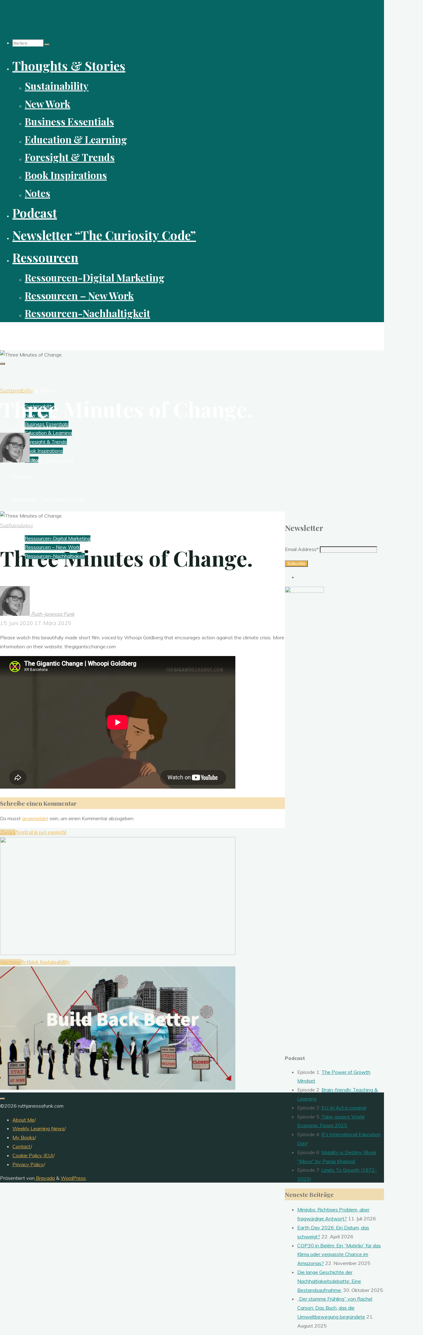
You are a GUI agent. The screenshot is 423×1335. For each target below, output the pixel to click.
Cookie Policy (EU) (32, 1155)
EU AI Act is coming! (343, 1108)
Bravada (45, 1178)
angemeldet (35, 818)
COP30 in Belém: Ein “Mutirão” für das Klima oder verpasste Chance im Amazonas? (339, 1254)
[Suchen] (47, 45)
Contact (21, 1146)
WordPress (73, 1178)
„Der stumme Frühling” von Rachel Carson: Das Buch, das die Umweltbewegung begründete (334, 1308)
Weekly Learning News (38, 1128)
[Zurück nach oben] (2, 1099)
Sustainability (16, 390)
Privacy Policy (28, 1164)
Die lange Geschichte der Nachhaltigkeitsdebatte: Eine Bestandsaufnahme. (329, 1281)
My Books (23, 1137)
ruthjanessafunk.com (33, 332)
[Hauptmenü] (2, 364)
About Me (23, 1120)
